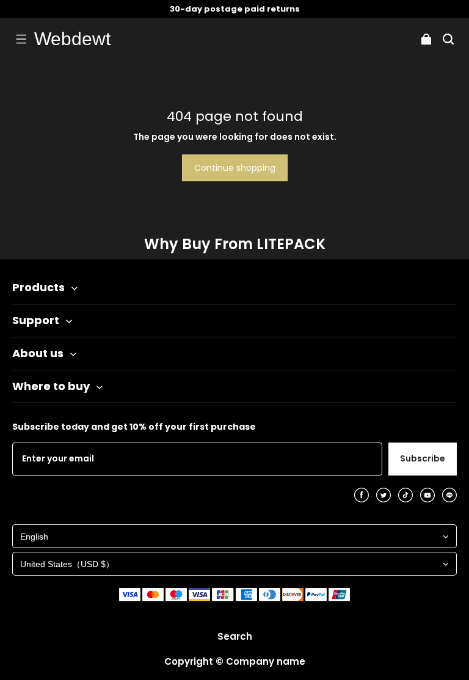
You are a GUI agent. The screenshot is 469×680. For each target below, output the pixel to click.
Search (234, 636)
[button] (20, 39)
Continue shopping (234, 168)
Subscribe (422, 458)
